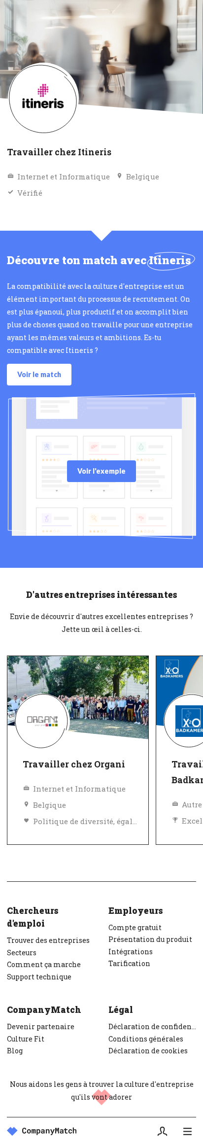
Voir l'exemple (101, 471)
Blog (15, 1050)
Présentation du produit (150, 939)
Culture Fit (25, 1038)
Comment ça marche (44, 964)
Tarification (129, 963)
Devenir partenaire (40, 1026)
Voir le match (39, 374)
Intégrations (130, 951)
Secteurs (21, 952)
